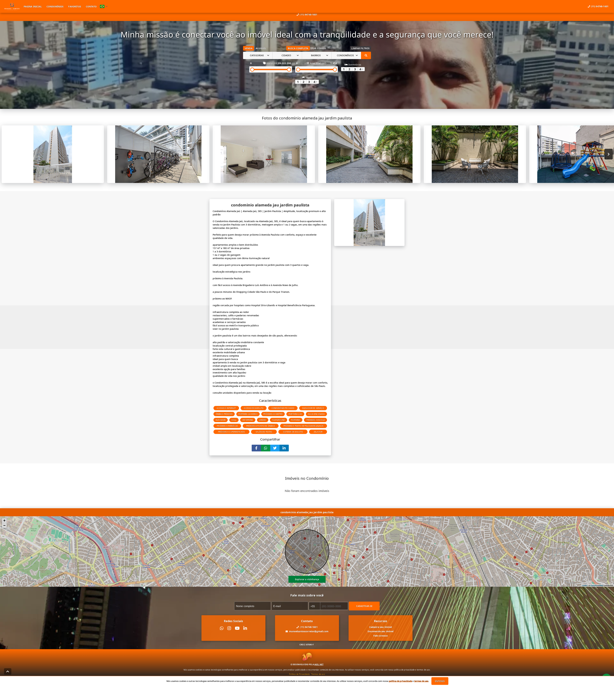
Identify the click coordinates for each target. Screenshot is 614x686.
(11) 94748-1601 (308, 14)
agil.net (318, 664)
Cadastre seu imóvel (380, 627)
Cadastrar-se (364, 605)
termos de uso (421, 681)
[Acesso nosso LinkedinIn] (245, 628)
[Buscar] (366, 55)
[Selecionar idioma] (103, 6)
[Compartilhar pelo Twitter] (274, 448)
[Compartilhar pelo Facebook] (256, 448)
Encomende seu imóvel (381, 631)
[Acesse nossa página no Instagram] (229, 628)
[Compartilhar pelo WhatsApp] (265, 448)
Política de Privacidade (299, 674)
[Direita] (608, 154)
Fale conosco (380, 635)
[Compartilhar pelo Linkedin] (284, 448)
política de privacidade (400, 681)
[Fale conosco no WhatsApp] (222, 628)
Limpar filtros (360, 48)
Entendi (440, 681)
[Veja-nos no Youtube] (237, 628)
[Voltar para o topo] (7, 671)
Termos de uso (318, 674)
